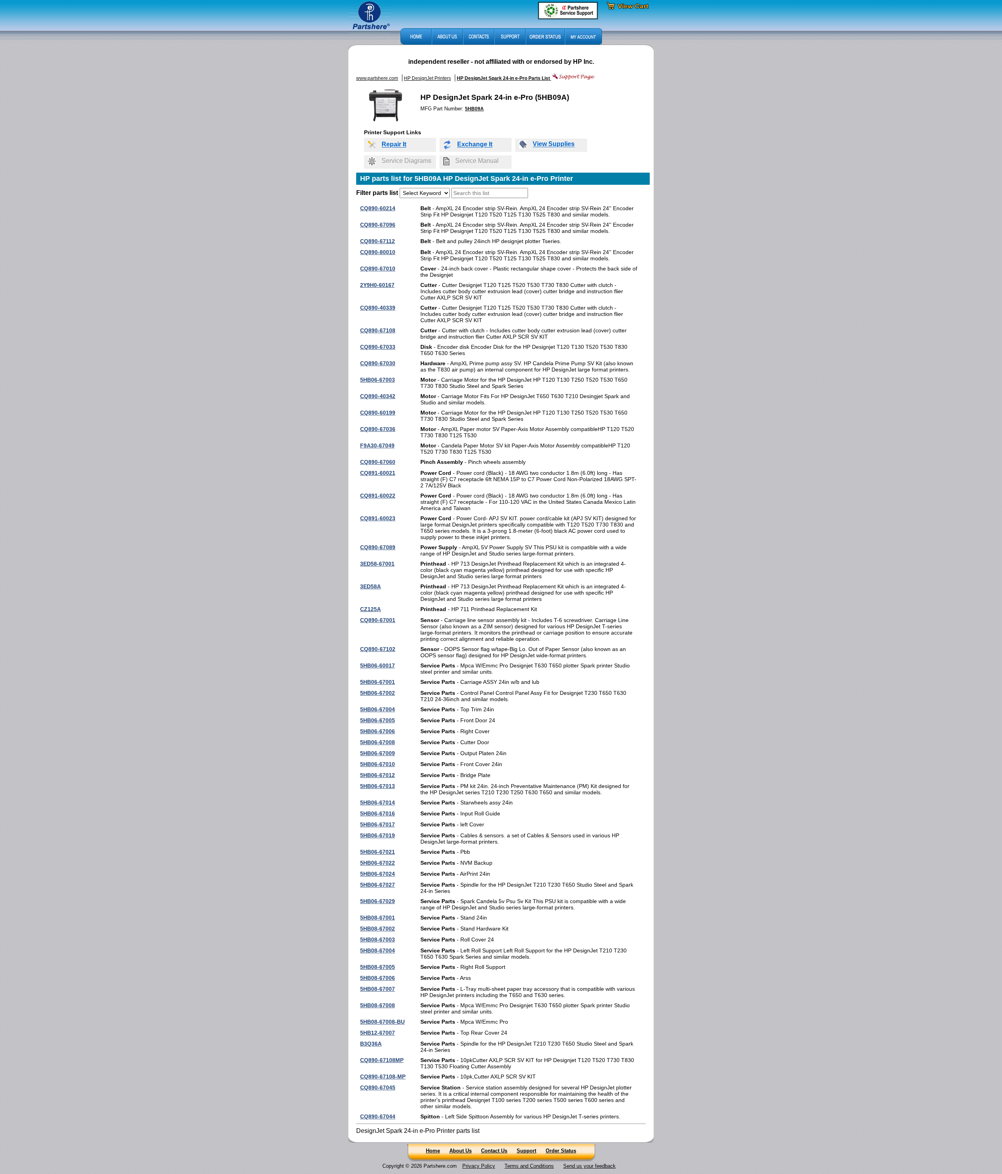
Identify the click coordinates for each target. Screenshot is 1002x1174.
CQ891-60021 (377, 473)
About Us (460, 1151)
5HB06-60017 (377, 665)
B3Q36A (371, 1044)
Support (526, 1151)
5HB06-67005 (377, 720)
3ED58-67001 (377, 564)
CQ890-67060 (377, 462)
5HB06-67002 (377, 693)
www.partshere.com (377, 78)
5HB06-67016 (377, 813)
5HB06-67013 (377, 786)
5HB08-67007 (377, 989)
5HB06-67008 (377, 742)
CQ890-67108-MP (382, 1076)
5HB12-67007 (377, 1033)
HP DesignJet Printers (427, 78)
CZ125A (370, 609)
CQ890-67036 (377, 429)
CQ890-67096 (377, 225)
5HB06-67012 (377, 775)
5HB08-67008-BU (382, 1022)
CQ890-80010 (377, 252)
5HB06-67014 (377, 802)
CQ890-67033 (377, 347)
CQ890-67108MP (382, 1060)
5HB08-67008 (377, 1005)
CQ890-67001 (377, 620)
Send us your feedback (589, 1166)
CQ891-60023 (377, 518)
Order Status (561, 1151)
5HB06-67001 (377, 682)
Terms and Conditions (529, 1166)
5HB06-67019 (377, 835)
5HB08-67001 (377, 917)
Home (433, 1151)
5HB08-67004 (377, 950)
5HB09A (474, 108)
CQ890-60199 (377, 412)
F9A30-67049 (377, 445)
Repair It (394, 144)
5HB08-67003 (377, 939)
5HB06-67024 (377, 874)
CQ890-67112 (377, 241)
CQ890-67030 (377, 363)
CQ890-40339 (377, 308)
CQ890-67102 (377, 649)
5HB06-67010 (377, 764)
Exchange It (474, 144)
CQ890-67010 (377, 268)
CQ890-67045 (377, 1087)
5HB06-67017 (377, 824)
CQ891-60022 (377, 495)
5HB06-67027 (377, 885)
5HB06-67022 (377, 863)
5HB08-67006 (377, 978)
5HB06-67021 (377, 852)
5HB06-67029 (377, 901)
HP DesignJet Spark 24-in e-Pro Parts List (504, 78)
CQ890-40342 (377, 396)
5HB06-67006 (377, 731)
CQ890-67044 (377, 1116)
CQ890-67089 (377, 547)
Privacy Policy (478, 1166)
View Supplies (554, 144)
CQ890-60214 (377, 208)
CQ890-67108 (377, 330)
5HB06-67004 (377, 709)
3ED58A (370, 586)
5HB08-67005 (377, 967)
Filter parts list (377, 192)
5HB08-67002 (377, 928)
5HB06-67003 (377, 380)
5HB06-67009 (377, 753)
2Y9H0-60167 (377, 285)
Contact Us (494, 1151)
